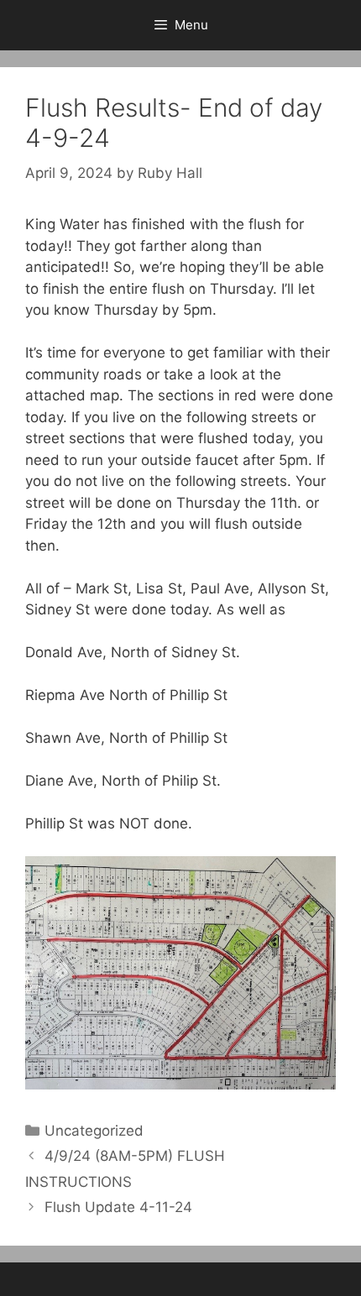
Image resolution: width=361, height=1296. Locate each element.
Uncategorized (94, 1130)
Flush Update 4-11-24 (118, 1207)
